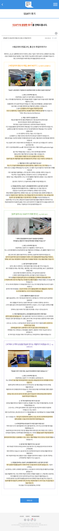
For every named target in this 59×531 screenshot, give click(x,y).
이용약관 (28, 516)
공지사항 (22, 516)
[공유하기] (56, 33)
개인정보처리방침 (35, 516)
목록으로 (29, 500)
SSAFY (29, 5)
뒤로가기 (2, 4)
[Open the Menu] (55, 4)
